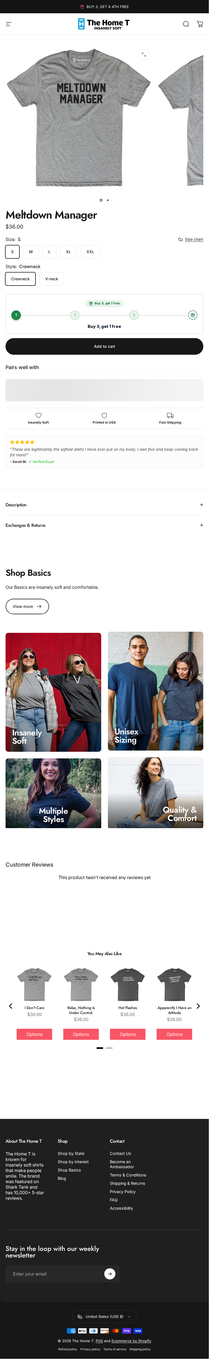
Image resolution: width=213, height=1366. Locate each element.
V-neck (51, 278)
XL (68, 251)
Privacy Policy (123, 1191)
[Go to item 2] (108, 200)
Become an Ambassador (122, 1164)
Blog (62, 1178)
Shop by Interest (73, 1161)
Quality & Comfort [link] (180, 813)
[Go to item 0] (101, 200)
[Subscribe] (109, 1273)
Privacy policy (90, 1349)
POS (99, 1341)
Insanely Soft (27, 737)
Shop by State (71, 1153)
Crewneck (20, 278)
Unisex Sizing (126, 735)
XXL (90, 251)
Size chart (194, 239)
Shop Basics (69, 1170)
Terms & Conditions (128, 1175)
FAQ (114, 1199)
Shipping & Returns (127, 1183)
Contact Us (120, 1153)
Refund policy (67, 1349)
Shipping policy (140, 1349)
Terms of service (114, 1349)
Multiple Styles (53, 815)
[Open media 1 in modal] (143, 54)
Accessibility (121, 1208)
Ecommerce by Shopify (131, 1341)
